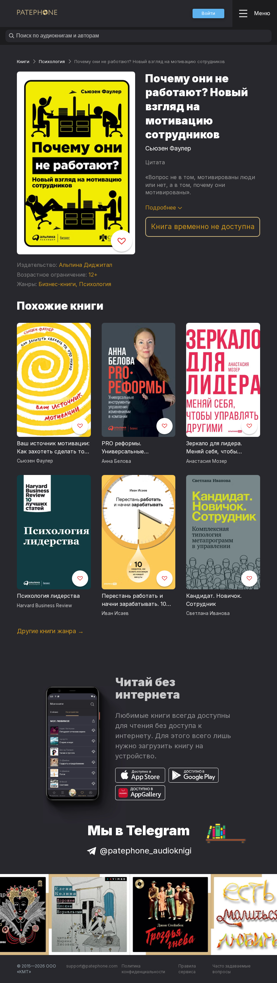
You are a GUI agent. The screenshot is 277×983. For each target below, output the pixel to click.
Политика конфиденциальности (143, 969)
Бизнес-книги (57, 284)
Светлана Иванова (208, 613)
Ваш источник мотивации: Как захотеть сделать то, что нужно (53, 447)
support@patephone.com (92, 965)
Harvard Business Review (44, 605)
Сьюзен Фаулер (168, 148)
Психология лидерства (48, 595)
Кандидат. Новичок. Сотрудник (214, 599)
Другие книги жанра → (50, 631)
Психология (52, 61)
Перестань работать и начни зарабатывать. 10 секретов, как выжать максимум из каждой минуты (134, 600)
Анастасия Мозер (206, 461)
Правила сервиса (187, 969)
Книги (23, 61)
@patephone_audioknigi (146, 850)
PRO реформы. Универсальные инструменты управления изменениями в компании (137, 447)
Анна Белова (116, 461)
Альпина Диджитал (85, 264)
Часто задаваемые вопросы (231, 969)
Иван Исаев (115, 613)
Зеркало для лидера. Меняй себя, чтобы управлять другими (214, 447)
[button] (208, 13)
